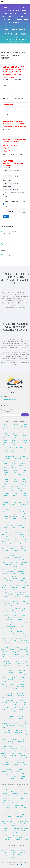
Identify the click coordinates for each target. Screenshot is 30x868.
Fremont (8, 447)
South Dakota (18, 532)
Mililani (5, 780)
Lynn (20, 753)
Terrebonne (14, 842)
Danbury (25, 739)
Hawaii (23, 776)
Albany (17, 730)
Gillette (24, 493)
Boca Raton (16, 654)
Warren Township (10, 626)
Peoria (16, 592)
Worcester (14, 748)
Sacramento (18, 458)
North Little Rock (20, 564)
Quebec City (16, 835)
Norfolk (12, 684)
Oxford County (10, 769)
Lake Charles (9, 571)
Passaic (11, 716)
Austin (13, 511)
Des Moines (16, 546)
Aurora (19, 497)
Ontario (15, 814)
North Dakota (6, 537)
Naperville (6, 592)
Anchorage (5, 774)
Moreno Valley (10, 451)
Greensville (11, 670)
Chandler (15, 481)
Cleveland (5, 612)
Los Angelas (13, 461)
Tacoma (25, 424)
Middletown (17, 707)
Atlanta (22, 656)
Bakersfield (15, 442)
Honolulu (21, 778)
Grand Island (6, 532)
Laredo (6, 516)
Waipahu (24, 780)
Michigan (15, 601)
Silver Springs (9, 700)
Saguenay (17, 839)
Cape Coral (18, 642)
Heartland (22, 852)
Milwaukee (20, 594)
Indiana (21, 617)
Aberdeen (22, 534)
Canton (23, 615)
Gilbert (6, 481)
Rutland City (19, 760)
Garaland (14, 518)
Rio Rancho (13, 504)
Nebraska (6, 530)
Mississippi (21, 571)
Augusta (5, 658)
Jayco (6, 852)
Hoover (5, 635)
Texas (14, 507)
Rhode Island (9, 741)
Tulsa (16, 520)
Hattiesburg (10, 576)
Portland (6, 435)
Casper (15, 493)
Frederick (21, 700)
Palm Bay (5, 652)
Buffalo (21, 725)
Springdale (24, 562)
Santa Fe (23, 504)
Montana (21, 465)
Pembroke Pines (19, 645)
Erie (15, 721)
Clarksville (21, 580)
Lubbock (15, 516)
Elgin (24, 592)
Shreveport (13, 569)
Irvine (24, 444)
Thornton (23, 500)
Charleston (7, 665)
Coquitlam (20, 791)
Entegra (6, 854)
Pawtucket (24, 744)
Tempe (24, 481)
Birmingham (9, 631)
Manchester (6, 764)
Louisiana (6, 566)
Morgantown (9, 695)
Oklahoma (24, 518)
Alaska (25, 771)
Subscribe (25, 415)
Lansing (23, 606)
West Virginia (20, 691)
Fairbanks (24, 774)
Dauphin (6, 814)
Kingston (15, 832)
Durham (17, 675)
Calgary (14, 798)
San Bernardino (20, 447)
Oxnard (24, 449)
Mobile (14, 633)
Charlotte (10, 672)
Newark (7, 707)
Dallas (18, 509)
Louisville (5, 585)
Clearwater (12, 649)
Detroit (25, 601)
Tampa (12, 638)
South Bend (21, 624)
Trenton (19, 714)
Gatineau (9, 837)
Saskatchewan (19, 805)
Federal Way (15, 431)
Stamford (13, 737)
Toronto (24, 814)
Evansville (7, 622)
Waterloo (16, 550)
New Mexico (7, 502)
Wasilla (14, 776)
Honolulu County (10, 778)
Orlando (21, 638)
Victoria (25, 793)
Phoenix (24, 477)
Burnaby (14, 789)
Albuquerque (18, 502)
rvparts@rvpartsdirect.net (10, 255)
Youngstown (10, 617)
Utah (4, 486)
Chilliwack (8, 796)
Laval (25, 835)
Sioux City (23, 548)
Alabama (25, 629)
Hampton (15, 688)
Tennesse (20, 576)
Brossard (24, 842)
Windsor (14, 826)
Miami (4, 638)
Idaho (5, 463)
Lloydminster (23, 809)
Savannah (15, 658)
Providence (21, 741)
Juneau (15, 774)
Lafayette (23, 569)
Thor (14, 852)
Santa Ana (5, 444)
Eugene (24, 435)
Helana (24, 470)
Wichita (25, 523)
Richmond (8, 686)
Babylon (5, 727)
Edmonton (24, 798)
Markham (22, 823)
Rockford (23, 589)
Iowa (6, 546)
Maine (14, 767)
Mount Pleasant (16, 668)
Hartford (23, 737)
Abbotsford (10, 791)
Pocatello (22, 463)
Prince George (20, 796)
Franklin (5, 583)
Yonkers (14, 727)
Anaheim (25, 442)
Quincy (12, 753)
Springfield (22, 555)
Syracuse (8, 730)
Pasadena (7, 458)
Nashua (16, 764)
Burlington (8, 757)
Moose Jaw (12, 809)
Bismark (25, 537)
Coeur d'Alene (10, 465)
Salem (15, 435)
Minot (15, 539)
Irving (23, 516)
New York (25, 723)
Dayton (15, 615)
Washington (6, 424)
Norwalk (15, 739)
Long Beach (24, 440)
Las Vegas (15, 472)
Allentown (6, 721)
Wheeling (4, 698)
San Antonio (8, 509)
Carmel (22, 626)
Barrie (23, 830)
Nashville (5, 578)
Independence (17, 557)
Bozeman (6, 470)
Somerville (13, 755)
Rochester (24, 727)
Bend (4, 438)
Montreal (5, 835)
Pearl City (14, 780)
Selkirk (25, 812)
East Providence (8, 746)
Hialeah (14, 640)
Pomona (22, 456)
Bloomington (8, 543)
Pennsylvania (21, 716)
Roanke (25, 688)
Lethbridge (17, 800)
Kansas (16, 523)
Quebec (25, 832)
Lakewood (13, 500)
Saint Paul (16, 541)
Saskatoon (7, 807)
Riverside (16, 444)
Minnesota (24, 539)
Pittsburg (20, 718)
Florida (14, 635)
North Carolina (22, 670)
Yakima (25, 431)
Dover (25, 704)
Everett (25, 428)
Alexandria (5, 688)
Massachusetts (22, 746)
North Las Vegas (20, 474)
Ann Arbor (13, 606)
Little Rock (23, 560)
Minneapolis (5, 541)
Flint (6, 608)
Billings (5, 467)
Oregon (24, 433)
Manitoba (5, 812)
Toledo (25, 612)
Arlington (4, 513)
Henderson (8, 474)
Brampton (6, 819)
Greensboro (7, 675)
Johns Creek (8, 663)
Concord (7, 681)
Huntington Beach (8, 454)
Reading (24, 721)
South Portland (15, 771)
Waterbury (5, 739)
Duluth (25, 541)
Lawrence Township (20, 622)
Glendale (21, 451)
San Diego (24, 461)
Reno (24, 472)
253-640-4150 (7, 396)
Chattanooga (9, 580)
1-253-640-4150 (8, 244)
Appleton (5, 601)
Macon (25, 661)
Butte (15, 470)
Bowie (25, 702)
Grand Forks (5, 539)
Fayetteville (13, 562)
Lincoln (24, 530)
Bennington (8, 762)
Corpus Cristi (15, 513)
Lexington (24, 583)
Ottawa (9, 816)
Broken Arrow (6, 523)
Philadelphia (10, 718)
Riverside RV (16, 854)
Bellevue (15, 428)
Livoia (23, 608)
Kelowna (5, 793)
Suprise (6, 484)
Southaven (24, 573)
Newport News (20, 686)
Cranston (14, 744)
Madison (6, 596)
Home (15, 37)
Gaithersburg (5, 702)
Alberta (5, 798)
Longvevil (19, 837)
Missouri (19, 553)
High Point (20, 679)
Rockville (16, 702)
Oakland (5, 442)
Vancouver (5, 428)
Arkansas (12, 560)
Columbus (22, 610)
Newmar (7, 848)
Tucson (6, 479)
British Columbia (9, 786)
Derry (5, 767)
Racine (23, 599)
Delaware (5, 704)
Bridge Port (18, 734)
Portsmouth (9, 691)
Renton (5, 431)
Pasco (14, 426)
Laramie (5, 495)
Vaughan (5, 826)
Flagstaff (23, 484)
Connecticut (7, 734)
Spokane (5, 426)
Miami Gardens (23, 649)
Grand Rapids (7, 603)
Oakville (6, 828)
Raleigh (20, 672)
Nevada (6, 472)
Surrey (5, 789)
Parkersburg (21, 695)
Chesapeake (22, 684)
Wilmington (10, 679)
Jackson (5, 573)
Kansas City (21, 525)
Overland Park (9, 525)
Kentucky (14, 583)
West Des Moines (7, 553)
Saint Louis (12, 555)
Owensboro (14, 587)
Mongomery (20, 631)
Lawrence (23, 527)
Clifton (10, 714)
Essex (17, 757)
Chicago (6, 589)
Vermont (23, 755)
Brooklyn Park (20, 543)
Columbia (6, 557)
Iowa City (6, 550)
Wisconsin (9, 594)
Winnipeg (15, 812)
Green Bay (16, 596)
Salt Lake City (14, 486)
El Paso (22, 511)
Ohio (13, 610)
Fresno (14, 440)
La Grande (13, 438)
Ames (25, 550)
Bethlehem (15, 723)
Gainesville (17, 647)
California (23, 438)
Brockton (17, 750)
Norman (25, 520)
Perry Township (9, 624)
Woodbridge (17, 711)
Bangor (4, 771)
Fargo (16, 537)
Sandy (13, 490)
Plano (25, 513)
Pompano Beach (17, 652)
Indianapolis (9, 619)
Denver (24, 495)
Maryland (14, 698)
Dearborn (14, 608)
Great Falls (24, 467)
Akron (6, 615)
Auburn (15, 433)
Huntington (20, 693)
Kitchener (24, 826)
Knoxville (24, 578)
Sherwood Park (16, 802)
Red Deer (6, 800)
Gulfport (14, 573)
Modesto (5, 449)
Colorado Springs (8, 497)
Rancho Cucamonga (10, 456)
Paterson (6, 711)
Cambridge (7, 750)
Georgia (13, 656)
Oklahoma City (6, 520)
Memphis (15, 578)
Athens (24, 658)
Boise (13, 463)
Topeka (14, 527)
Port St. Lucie (7, 642)
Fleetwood (16, 848)
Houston (23, 507)
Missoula (14, 467)
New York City (10, 725)
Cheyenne (6, 493)
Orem (5, 490)
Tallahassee (24, 640)
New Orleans (17, 566)
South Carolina (20, 663)
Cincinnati (15, 612)
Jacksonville (24, 635)
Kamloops (15, 793)
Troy (6, 610)
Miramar (7, 647)
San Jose (5, 440)
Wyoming (22, 490)
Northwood (13, 850)
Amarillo (5, 518)
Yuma (14, 484)
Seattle (16, 424)
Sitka (6, 776)
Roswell (6, 507)
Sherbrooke (7, 839)
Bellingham (24, 426)
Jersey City (22, 709)
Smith (4, 562)
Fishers (4, 629)
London (13, 823)
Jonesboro (8, 564)
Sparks (5, 477)
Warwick (5, 744)
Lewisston (21, 769)
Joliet (14, 589)
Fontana (15, 449)
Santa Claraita (22, 454)
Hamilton (16, 819)
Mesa (14, 479)
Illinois (23, 587)
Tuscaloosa (24, 633)
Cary (23, 677)
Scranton (4, 723)
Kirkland (6, 433)
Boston (4, 748)
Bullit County (16, 585)
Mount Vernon (18, 732)
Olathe (5, 527)
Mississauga (19, 816)
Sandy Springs (6, 661)
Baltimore (24, 698)
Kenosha (14, 599)
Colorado (15, 495)
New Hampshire (20, 762)
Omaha (15, 530)
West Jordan (21, 488)
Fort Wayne (21, 619)
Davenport (13, 548)
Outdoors (23, 850)
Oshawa (14, 830)
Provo (11, 488)
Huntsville (5, 633)
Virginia (16, 681)
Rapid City (12, 534)
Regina (17, 807)
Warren (17, 603)
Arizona (14, 477)
